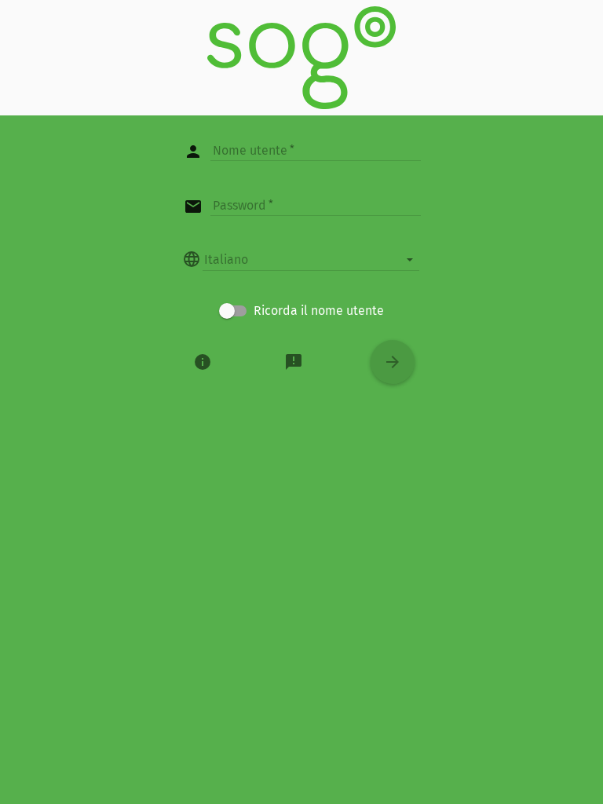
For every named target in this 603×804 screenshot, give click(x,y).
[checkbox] (301, 311)
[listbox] (311, 259)
